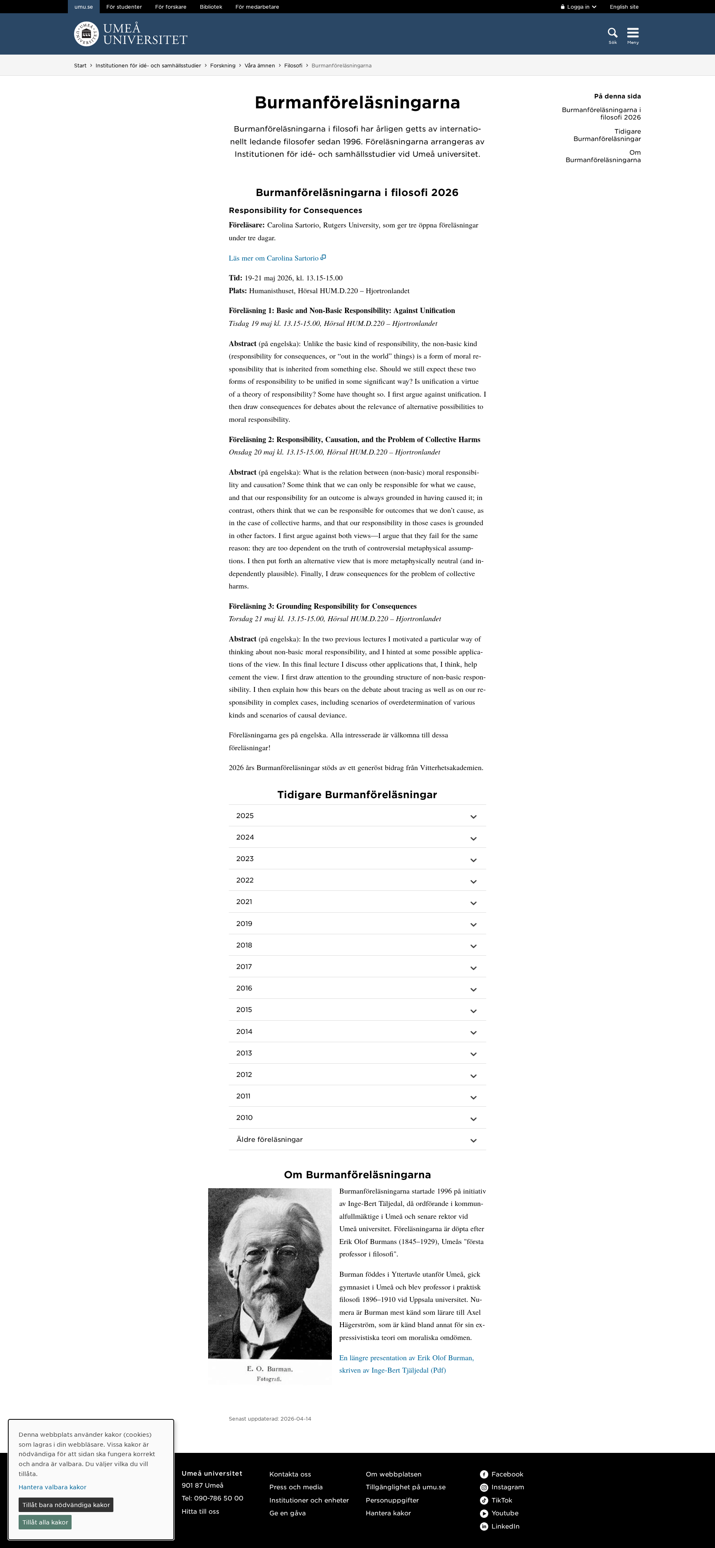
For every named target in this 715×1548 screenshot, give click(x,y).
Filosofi (293, 65)
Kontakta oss (290, 1474)
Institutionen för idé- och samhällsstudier (148, 65)
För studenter (124, 6)
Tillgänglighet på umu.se (406, 1487)
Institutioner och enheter (309, 1500)
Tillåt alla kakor (45, 1522)
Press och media (296, 1487)
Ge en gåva (287, 1513)
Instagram (508, 1487)
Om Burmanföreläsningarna (603, 155)
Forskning (222, 65)
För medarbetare (257, 6)
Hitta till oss (200, 1511)
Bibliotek (211, 6)
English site (624, 6)
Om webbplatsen (394, 1474)
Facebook (507, 1474)
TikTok (502, 1500)
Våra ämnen (260, 65)
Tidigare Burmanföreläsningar (607, 134)
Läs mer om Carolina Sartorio (274, 258)
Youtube (505, 1513)
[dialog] (91, 1479)
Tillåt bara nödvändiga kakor (66, 1504)
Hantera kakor (388, 1513)
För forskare (171, 6)
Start (80, 65)
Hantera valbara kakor (52, 1487)
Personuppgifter (392, 1500)
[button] (357, 815)
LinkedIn (506, 1526)
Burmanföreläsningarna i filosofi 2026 (601, 113)
